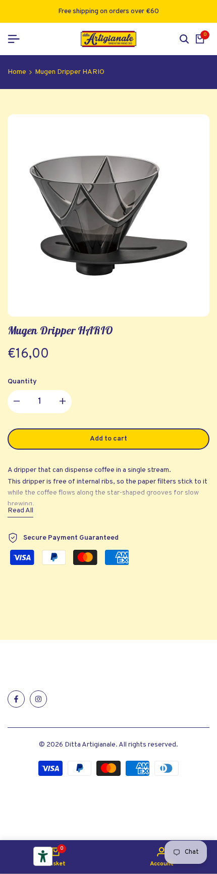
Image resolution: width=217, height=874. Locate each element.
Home (17, 72)
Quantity (22, 381)
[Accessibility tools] (42, 856)
